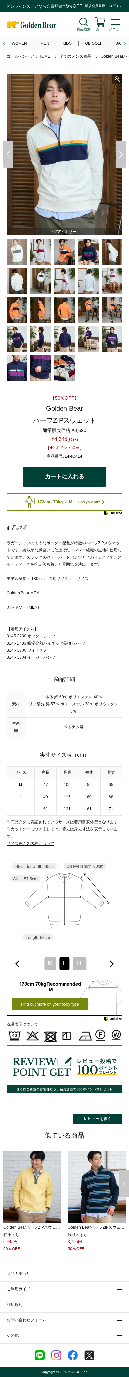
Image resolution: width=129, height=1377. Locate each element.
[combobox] (64, 963)
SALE (120, 43)
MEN (44, 43)
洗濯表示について (22, 1024)
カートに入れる (64, 476)
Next (121, 154)
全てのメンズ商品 (75, 56)
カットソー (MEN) (23, 607)
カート (101, 29)
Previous (8, 154)
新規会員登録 (95, 6)
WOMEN (19, 43)
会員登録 (54, 6)
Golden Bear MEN (23, 593)
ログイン (115, 6)
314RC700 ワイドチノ (27, 650)
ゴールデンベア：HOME (28, 56)
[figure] (17, 963)
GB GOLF (93, 43)
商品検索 (83, 29)
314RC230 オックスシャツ (31, 636)
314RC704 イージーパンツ (31, 657)
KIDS (67, 43)
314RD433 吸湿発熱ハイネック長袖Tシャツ (46, 643)
